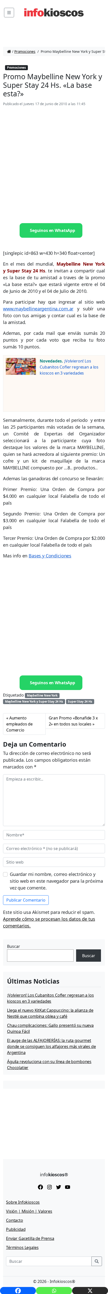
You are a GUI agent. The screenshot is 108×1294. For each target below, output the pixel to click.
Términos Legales (22, 1247)
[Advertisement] (54, 165)
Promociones (24, 51)
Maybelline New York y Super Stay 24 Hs (34, 701)
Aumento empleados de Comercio (19, 724)
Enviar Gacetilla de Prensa (30, 1238)
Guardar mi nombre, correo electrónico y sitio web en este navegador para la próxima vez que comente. (56, 881)
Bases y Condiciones (50, 556)
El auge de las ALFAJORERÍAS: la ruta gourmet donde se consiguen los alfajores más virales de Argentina (51, 1046)
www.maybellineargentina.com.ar (38, 309)
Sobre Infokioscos (23, 1202)
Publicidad (15, 1229)
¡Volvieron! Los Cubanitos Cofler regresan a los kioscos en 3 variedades (69, 367)
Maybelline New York (42, 695)
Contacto (14, 1220)
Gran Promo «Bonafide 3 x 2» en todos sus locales (73, 721)
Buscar (13, 946)
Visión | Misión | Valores (29, 1211)
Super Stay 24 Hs (80, 701)
